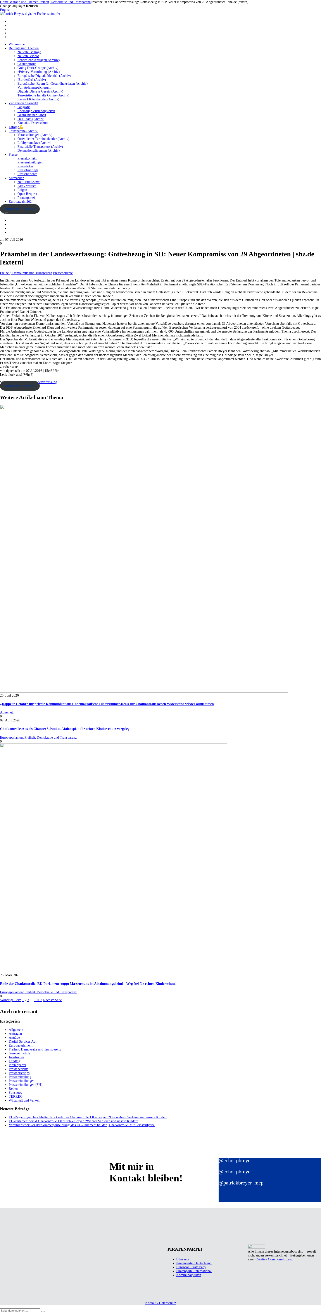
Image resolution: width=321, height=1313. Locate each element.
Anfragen (15, 1033)
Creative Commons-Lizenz (274, 1259)
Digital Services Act (22, 1041)
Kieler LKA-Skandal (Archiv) (38, 99)
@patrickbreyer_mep (241, 1183)
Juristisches (16, 1057)
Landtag (14, 1061)
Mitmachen (16, 178)
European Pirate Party (191, 1267)
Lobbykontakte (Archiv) (34, 142)
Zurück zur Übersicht (20, 209)
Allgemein (7, 712)
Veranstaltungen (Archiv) (34, 135)
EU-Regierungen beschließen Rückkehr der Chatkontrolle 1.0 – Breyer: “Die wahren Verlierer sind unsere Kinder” (88, 1117)
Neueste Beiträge (29, 52)
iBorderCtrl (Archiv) (31, 79)
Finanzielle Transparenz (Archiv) (40, 146)
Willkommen (17, 44)
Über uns (182, 1259)
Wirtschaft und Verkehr (25, 1100)
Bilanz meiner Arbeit (31, 115)
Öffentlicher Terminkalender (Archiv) (43, 139)
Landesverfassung (44, 382)
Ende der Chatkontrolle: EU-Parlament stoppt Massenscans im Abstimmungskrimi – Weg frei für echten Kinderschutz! (88, 983)
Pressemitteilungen (30, 162)
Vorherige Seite (10, 1000)
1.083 (38, 1000)
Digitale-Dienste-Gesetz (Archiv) (40, 91)
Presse (13, 154)
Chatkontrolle (26, 64)
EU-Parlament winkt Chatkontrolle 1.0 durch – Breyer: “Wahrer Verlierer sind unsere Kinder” (73, 1121)
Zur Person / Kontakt (23, 103)
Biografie (23, 107)
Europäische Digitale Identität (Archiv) (44, 75)
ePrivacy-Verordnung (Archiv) (38, 72)
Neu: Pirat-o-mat (28, 182)
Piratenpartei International (194, 1271)
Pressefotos (25, 166)
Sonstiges (15, 1092)
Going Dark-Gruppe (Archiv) (37, 68)
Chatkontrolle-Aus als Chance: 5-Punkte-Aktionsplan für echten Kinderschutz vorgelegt (65, 729)
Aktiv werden (26, 186)
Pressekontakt (26, 158)
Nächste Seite (52, 1000)
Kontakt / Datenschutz (32, 123)
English (5, 10)
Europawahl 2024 (21, 201)
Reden (13, 1088)
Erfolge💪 (16, 127)
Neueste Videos (28, 56)
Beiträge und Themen (24, 48)
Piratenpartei (26, 197)
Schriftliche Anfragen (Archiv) (38, 60)
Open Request (27, 194)
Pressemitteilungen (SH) (25, 1084)
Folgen (22, 190)
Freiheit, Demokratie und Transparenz (26, 273)
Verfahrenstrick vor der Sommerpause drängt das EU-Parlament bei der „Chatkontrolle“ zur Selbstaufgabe (82, 1125)
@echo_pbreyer (235, 1160)
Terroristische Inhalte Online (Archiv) (43, 95)
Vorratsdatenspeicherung (34, 87)
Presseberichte (27, 174)
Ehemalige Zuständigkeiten (36, 111)
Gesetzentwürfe (19, 1053)
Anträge (14, 1037)
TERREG (16, 1096)
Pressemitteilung (20, 1077)
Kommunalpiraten (188, 1275)
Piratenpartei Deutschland (194, 1263)
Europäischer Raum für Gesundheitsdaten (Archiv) (52, 83)
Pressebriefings (27, 170)
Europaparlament (12, 737)
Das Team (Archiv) (30, 119)
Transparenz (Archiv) (23, 131)
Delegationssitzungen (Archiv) (38, 150)
